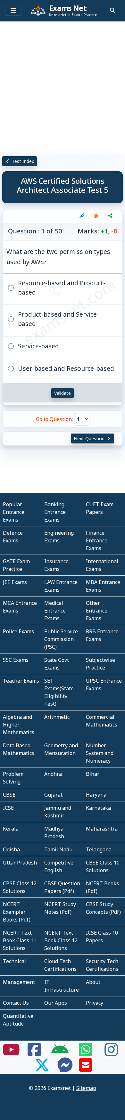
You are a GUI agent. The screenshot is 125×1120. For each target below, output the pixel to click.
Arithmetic (57, 716)
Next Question (90, 438)
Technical (14, 961)
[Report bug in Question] (96, 216)
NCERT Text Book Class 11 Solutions (19, 940)
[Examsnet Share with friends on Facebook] (34, 1053)
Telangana (99, 849)
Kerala (11, 828)
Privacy (94, 1002)
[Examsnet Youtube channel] (11, 1053)
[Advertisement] (62, 86)
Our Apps (55, 1002)
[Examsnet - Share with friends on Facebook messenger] (65, 1068)
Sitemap (86, 1088)
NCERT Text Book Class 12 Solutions (61, 940)
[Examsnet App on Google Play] (60, 1053)
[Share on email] (85, 1068)
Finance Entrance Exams (96, 540)
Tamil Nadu (58, 849)
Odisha (11, 849)
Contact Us (16, 1002)
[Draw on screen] (82, 216)
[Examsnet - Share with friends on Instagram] (111, 1053)
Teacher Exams (21, 680)
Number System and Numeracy (99, 753)
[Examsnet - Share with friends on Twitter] (42, 1068)
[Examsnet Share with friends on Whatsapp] (85, 1053)
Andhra (53, 773)
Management (19, 982)
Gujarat (53, 794)
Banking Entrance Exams (55, 512)
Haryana (96, 794)
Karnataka (98, 807)
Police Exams (18, 631)
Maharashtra (102, 828)
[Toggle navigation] (13, 11)
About (93, 982)
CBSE (9, 794)
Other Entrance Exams (96, 610)
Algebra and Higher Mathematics (18, 724)
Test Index (22, 161)
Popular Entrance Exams (13, 512)
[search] (112, 10)
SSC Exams (16, 659)
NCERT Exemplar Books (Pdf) (16, 912)
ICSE (8, 807)
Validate (62, 393)
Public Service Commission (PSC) (61, 639)
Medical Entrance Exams (55, 610)
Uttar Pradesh (20, 862)
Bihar (92, 773)
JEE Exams (15, 582)
